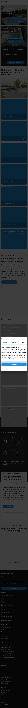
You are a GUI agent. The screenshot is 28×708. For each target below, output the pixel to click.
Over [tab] (23, 342)
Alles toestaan (14, 364)
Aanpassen (13, 368)
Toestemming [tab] (5, 342)
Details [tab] (14, 342)
